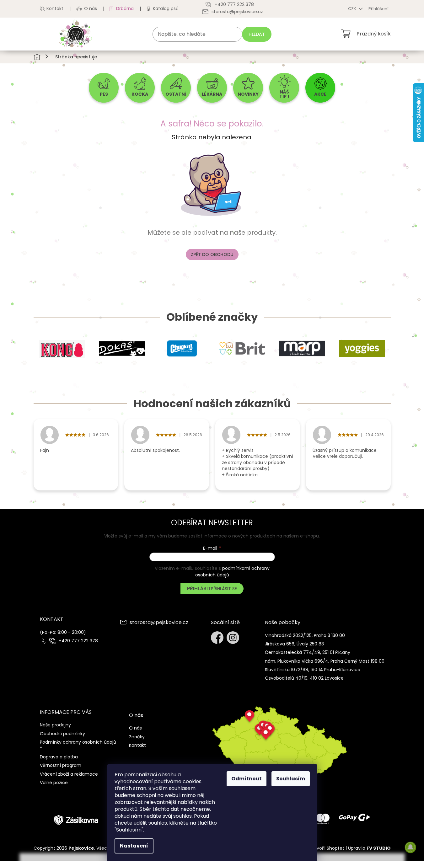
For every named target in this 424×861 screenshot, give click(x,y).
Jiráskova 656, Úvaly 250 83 (294, 644)
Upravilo (369, 848)
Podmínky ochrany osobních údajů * (78, 745)
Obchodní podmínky (62, 733)
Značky (137, 737)
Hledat (257, 34)
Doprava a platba (59, 757)
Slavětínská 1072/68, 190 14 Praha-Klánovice (312, 669)
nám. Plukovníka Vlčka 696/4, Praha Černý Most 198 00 (324, 661)
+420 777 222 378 (78, 641)
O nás (90, 8)
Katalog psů (166, 8)
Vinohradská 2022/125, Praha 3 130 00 (305, 635)
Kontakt (54, 8)
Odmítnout (246, 778)
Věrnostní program (60, 765)
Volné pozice (54, 782)
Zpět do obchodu (212, 254)
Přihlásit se (224, 589)
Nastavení (134, 845)
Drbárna (125, 8)
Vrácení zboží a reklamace (69, 774)
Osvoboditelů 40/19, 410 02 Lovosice (304, 678)
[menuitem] (104, 88)
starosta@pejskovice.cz (159, 623)
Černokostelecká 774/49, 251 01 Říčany (307, 652)
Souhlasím (290, 778)
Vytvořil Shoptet (326, 848)
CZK (352, 9)
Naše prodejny (55, 725)
